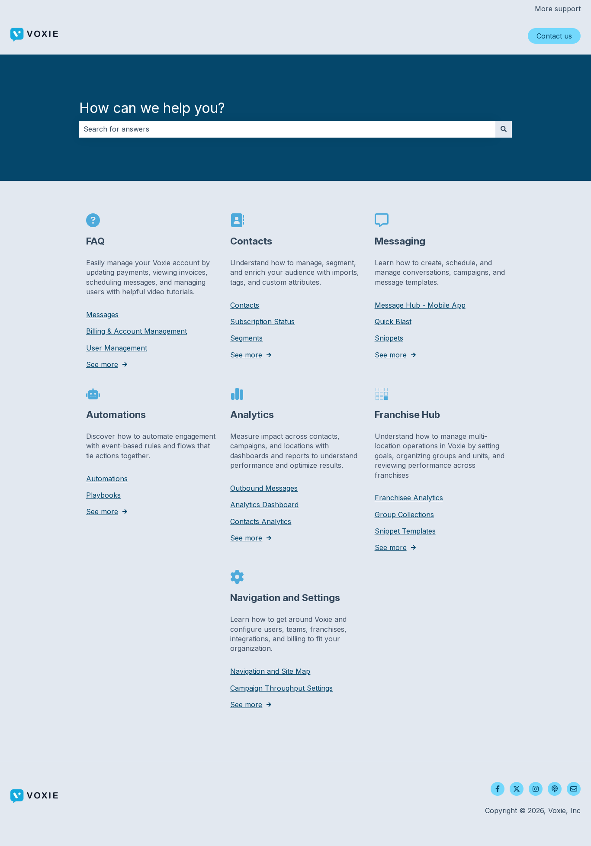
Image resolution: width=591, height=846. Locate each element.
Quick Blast (393, 321)
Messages (102, 314)
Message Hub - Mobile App (420, 305)
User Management (116, 348)
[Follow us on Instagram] (536, 789)
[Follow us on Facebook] (497, 789)
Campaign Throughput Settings (281, 688)
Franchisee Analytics (409, 497)
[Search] (503, 129)
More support (558, 8)
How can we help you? (152, 108)
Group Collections (404, 514)
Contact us (554, 36)
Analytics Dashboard (264, 504)
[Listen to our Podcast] (555, 789)
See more (102, 364)
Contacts (244, 305)
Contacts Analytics (260, 521)
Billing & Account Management (136, 331)
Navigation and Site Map (270, 671)
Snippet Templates (405, 531)
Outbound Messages (264, 488)
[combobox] (287, 129)
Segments (246, 338)
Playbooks (103, 495)
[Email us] (574, 789)
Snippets (389, 338)
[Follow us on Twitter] (517, 789)
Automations (107, 478)
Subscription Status (262, 321)
